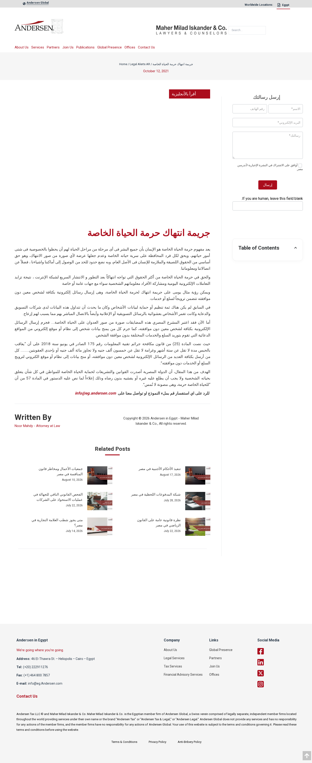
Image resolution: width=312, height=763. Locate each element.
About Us (22, 47)
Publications (85, 47)
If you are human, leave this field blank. (272, 198)
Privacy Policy (157, 742)
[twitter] (281, 673)
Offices (129, 47)
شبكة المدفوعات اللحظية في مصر (156, 494)
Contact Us (146, 47)
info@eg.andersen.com (95, 393)
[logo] (85, 28)
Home (123, 64)
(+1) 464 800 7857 (37, 675)
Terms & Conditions (124, 742)
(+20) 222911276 (35, 667)
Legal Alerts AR (140, 64)
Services (37, 47)
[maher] (191, 28)
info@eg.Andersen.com (45, 683)
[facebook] (281, 651)
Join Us (68, 47)
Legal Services (174, 658)
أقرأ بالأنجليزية (184, 93)
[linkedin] (281, 662)
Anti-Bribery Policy (189, 742)
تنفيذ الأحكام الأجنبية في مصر (160, 469)
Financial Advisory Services (183, 674)
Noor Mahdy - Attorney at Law (37, 426)
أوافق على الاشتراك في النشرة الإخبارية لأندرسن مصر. (270, 167)
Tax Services (173, 666)
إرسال (267, 185)
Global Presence (109, 47)
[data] (307, 755)
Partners (53, 47)
